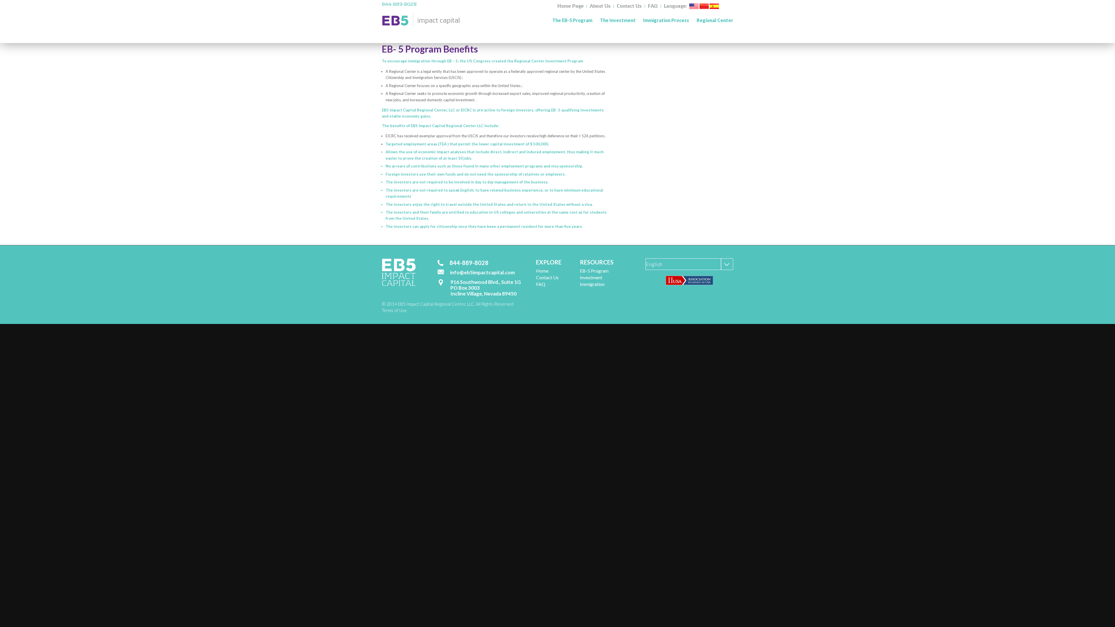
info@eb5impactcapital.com (482, 272)
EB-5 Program (594, 270)
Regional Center (715, 20)
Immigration (592, 284)
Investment (591, 277)
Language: (675, 6)
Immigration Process (666, 20)
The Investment (618, 20)
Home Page (570, 6)
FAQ (653, 6)
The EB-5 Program (572, 20)
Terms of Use (394, 310)
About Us (600, 6)
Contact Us (629, 6)
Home (542, 270)
